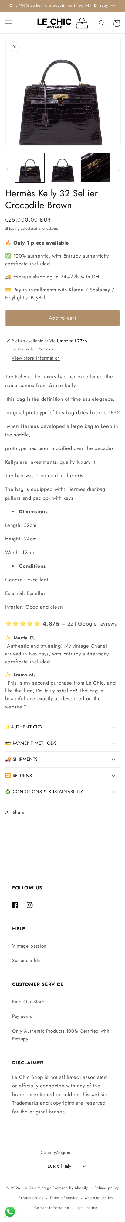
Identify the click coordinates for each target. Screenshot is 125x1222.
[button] (8, 23)
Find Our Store (28, 1001)
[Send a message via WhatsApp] (10, 1212)
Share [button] (19, 812)
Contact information (51, 1208)
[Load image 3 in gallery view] (95, 167)
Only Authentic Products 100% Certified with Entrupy (60, 1035)
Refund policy (106, 1188)
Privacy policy (31, 1198)
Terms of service (64, 1198)
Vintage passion (29, 946)
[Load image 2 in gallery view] (62, 167)
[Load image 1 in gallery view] (30, 167)
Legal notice (86, 1208)
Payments (22, 1016)
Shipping (12, 228)
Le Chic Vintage (37, 1188)
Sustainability (26, 960)
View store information (36, 358)
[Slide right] (118, 169)
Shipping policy (99, 1198)
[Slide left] (6, 169)
